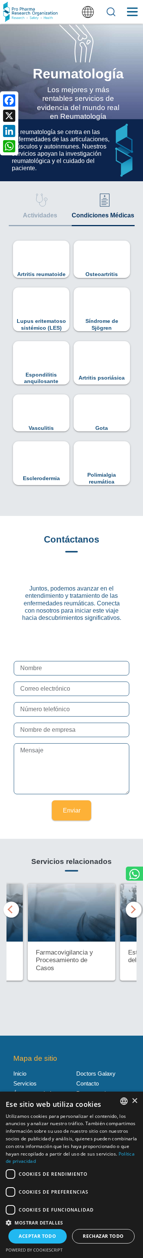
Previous (10, 908)
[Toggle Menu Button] (132, 11)
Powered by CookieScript (34, 1250)
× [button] (134, 1101)
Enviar (71, 810)
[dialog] (71, 1175)
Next (133, 908)
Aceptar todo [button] (37, 1236)
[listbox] (124, 1101)
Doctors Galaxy (96, 1073)
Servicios (25, 1083)
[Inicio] (30, 12)
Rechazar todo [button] (103, 1236)
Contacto (87, 1083)
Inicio (19, 1073)
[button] (71, 1222)
